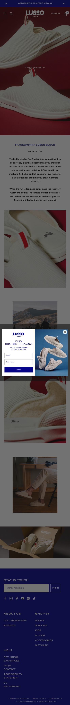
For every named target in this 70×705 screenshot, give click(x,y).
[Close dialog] (65, 332)
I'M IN (18, 369)
